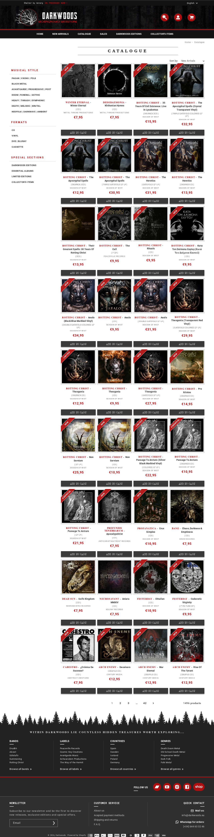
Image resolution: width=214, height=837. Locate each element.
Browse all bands (19, 769)
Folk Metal (166, 762)
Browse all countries (121, 769)
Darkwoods (61, 835)
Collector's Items (23, 182)
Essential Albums (22, 171)
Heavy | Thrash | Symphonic (28, 100)
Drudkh (13, 748)
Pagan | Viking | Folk (24, 78)
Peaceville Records (70, 748)
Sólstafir (14, 755)
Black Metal (19, 83)
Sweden (114, 752)
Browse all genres (171, 769)
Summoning (16, 759)
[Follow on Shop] (198, 787)
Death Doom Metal (170, 748)
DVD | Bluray (19, 141)
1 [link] (112, 703)
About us (99, 810)
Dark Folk (166, 759)
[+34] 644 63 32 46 (193, 826)
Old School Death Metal (173, 752)
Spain (113, 748)
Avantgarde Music (69, 755)
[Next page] (153, 703)
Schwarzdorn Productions (73, 759)
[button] (164, 17)
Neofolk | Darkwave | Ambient (29, 111)
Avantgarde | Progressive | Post (31, 89)
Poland (114, 759)
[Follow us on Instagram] (177, 787)
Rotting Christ (17, 762)
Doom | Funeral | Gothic (26, 95)
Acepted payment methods (109, 815)
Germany (115, 762)
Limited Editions (21, 176)
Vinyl (15, 135)
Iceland (114, 755)
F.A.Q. (97, 824)
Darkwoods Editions (24, 165)
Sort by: (174, 60)
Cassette (17, 147)
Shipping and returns (106, 819)
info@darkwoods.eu (193, 815)
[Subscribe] (54, 823)
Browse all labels (69, 769)
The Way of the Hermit (71, 762)
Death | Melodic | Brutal (26, 106)
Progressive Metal (170, 755)
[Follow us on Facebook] (187, 787)
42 (144, 703)
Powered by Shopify (77, 835)
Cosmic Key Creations (71, 752)
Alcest (13, 752)
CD (13, 130)
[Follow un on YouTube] (167, 787)
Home (188, 42)
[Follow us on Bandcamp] (157, 787)
